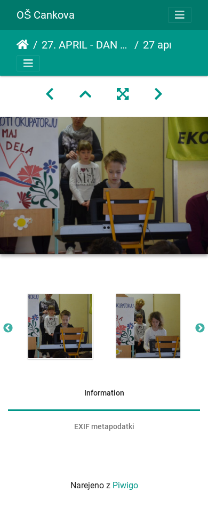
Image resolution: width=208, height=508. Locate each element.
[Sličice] (85, 94)
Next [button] (200, 328)
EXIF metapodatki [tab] (104, 426)
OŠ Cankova (46, 15)
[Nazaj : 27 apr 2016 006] (50, 94)
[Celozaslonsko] (122, 94)
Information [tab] (104, 393)
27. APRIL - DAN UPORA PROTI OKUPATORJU (86, 44)
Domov (23, 45)
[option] (60, 326)
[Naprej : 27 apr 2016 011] (158, 94)
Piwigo (125, 485)
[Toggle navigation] (179, 15)
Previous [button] (8, 328)
